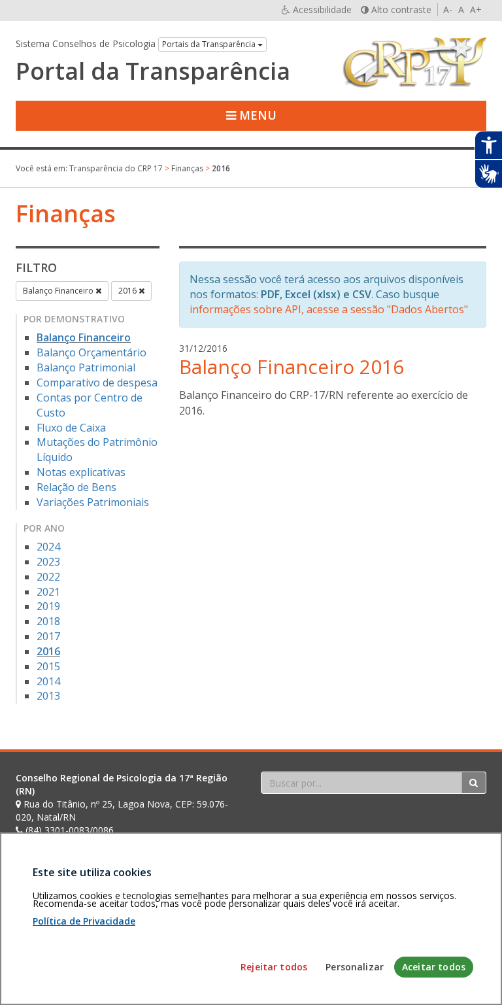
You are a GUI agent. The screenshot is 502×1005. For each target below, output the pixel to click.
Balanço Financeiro (59, 290)
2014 (48, 681)
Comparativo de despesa (97, 382)
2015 (48, 666)
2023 (48, 561)
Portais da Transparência (210, 44)
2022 (48, 577)
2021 (48, 592)
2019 (48, 606)
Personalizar (355, 967)
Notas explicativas (81, 472)
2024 (48, 546)
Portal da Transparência (153, 71)
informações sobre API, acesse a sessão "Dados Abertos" (329, 309)
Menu (256, 115)
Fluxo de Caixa (71, 427)
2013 (48, 696)
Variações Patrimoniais (93, 502)
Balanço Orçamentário (91, 352)
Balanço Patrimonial (86, 367)
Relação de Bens (76, 487)
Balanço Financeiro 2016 (291, 366)
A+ (476, 9)
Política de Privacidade (84, 921)
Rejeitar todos (274, 967)
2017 (48, 636)
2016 (128, 290)
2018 (48, 621)
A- (447, 9)
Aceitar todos (433, 967)
